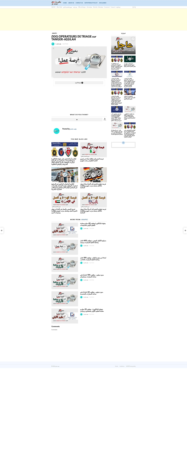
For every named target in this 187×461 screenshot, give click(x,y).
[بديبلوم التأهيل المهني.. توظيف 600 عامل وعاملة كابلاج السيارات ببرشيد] (64, 247)
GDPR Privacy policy (90, 3)
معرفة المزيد (78, 82)
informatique (89, 7)
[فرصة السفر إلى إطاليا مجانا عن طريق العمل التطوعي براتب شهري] (93, 149)
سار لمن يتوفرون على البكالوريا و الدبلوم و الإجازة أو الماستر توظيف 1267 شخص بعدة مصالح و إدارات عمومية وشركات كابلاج (116, 117)
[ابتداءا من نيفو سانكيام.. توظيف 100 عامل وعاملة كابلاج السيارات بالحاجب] (64, 264)
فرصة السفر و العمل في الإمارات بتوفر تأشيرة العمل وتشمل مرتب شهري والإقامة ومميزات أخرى (64, 211)
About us (71, 3)
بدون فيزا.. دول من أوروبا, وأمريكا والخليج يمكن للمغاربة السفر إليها (130, 65)
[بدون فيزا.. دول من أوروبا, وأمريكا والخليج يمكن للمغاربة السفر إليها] (130, 59)
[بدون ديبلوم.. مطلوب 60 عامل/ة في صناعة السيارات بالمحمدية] (64, 298)
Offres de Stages (82, 7)
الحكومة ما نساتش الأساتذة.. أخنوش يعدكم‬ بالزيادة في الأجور (129, 98)
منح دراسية (75, 7)
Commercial (106, 7)
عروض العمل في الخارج (67, 7)
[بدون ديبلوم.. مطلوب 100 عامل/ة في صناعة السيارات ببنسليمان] (64, 281)
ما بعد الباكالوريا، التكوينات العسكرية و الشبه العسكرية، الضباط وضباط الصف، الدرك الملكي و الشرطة (116, 66)
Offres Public (59, 7)
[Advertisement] (93, 19)
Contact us (79, 3)
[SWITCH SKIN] (133, 7)
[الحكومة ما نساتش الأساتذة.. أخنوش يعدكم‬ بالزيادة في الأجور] (130, 91)
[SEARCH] (135, 7)
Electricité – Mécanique (98, 7)
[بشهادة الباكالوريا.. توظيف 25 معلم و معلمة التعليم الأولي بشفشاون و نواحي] (64, 316)
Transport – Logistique (115, 7)
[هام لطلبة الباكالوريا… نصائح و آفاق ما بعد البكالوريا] (123, 45)
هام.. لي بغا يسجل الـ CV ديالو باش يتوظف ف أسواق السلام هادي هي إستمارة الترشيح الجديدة (116, 132)
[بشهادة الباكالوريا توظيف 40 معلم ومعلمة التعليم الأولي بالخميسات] (64, 230)
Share (53, 48)
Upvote (76, 119)
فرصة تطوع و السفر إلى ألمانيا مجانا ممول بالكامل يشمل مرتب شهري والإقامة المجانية (93, 185)
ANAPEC (53, 7)
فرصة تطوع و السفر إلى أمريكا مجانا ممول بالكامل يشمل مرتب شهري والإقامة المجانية (93, 211)
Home (65, 3)
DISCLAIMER (102, 3)
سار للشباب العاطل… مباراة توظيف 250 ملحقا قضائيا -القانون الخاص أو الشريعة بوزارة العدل (129, 116)
